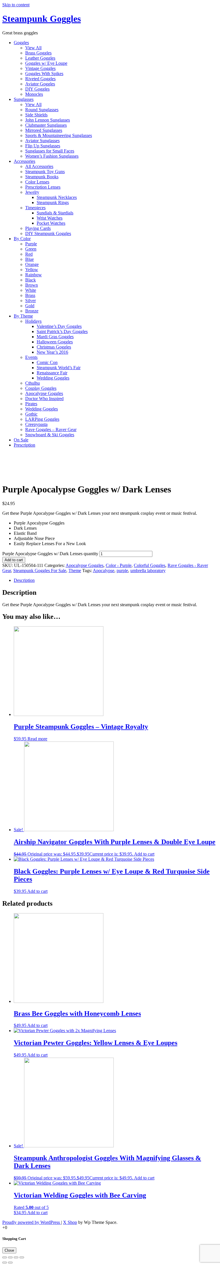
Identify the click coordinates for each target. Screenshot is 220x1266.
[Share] (10, 1257)
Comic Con (47, 362)
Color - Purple (118, 565)
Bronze (31, 310)
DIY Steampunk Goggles (48, 233)
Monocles (34, 94)
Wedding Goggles (53, 377)
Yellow (31, 269)
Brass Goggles (38, 52)
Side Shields (36, 114)
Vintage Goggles (40, 68)
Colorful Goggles (149, 565)
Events (31, 357)
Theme (74, 570)
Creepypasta (36, 424)
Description (24, 580)
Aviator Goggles (40, 83)
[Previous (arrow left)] (4, 1262)
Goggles (21, 42)
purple (122, 570)
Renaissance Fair (52, 372)
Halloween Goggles (55, 341)
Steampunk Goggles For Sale (39, 570)
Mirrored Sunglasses (43, 130)
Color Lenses (37, 181)
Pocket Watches (51, 223)
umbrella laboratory (148, 570)
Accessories (24, 161)
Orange (32, 264)
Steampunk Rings (53, 202)
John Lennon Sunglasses (47, 120)
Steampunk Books (41, 176)
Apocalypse (103, 570)
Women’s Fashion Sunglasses (51, 156)
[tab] (116, 580)
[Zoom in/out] (21, 1257)
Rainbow (33, 274)
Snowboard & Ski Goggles (49, 434)
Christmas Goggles (54, 347)
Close (9, 1250)
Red (29, 254)
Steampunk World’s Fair (58, 367)
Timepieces (35, 207)
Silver (30, 300)
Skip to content (16, 4)
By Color (22, 238)
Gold (29, 305)
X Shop (70, 1222)
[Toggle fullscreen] (16, 1257)
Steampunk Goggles (41, 18)
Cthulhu (32, 383)
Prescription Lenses (42, 187)
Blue (29, 259)
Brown (31, 285)
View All (33, 47)
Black (30, 279)
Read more (37, 738)
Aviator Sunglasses (42, 140)
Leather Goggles (40, 58)
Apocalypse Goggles (44, 393)
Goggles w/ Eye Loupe (46, 63)
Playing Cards (38, 228)
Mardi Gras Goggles (55, 336)
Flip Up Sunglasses (42, 145)
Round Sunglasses (41, 109)
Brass (30, 295)
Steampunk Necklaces (57, 197)
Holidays (33, 321)
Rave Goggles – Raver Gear (50, 429)
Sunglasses (24, 99)
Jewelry (32, 192)
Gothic (31, 414)
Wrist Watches (49, 218)
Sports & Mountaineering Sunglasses (58, 135)
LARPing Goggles (42, 419)
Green (30, 248)
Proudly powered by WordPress (31, 1222)
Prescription (24, 445)
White (30, 290)
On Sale (21, 439)
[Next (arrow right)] (10, 1262)
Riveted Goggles (40, 78)
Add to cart (14, 560)
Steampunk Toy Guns (45, 171)
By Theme (23, 316)
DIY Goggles (37, 89)
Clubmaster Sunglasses (46, 125)
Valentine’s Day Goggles (59, 326)
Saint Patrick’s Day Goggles (62, 331)
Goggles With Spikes (44, 73)
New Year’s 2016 (52, 352)
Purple (31, 243)
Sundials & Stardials (55, 212)
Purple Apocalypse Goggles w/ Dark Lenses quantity (50, 553)
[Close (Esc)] (4, 1257)
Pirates (31, 403)
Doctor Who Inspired (44, 398)
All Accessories (39, 166)
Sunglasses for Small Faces (49, 150)
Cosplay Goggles (40, 388)
